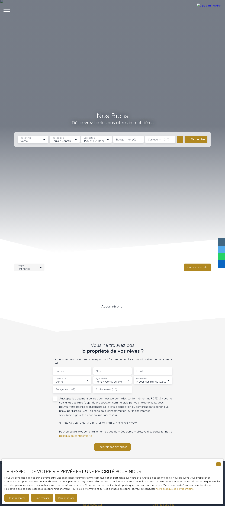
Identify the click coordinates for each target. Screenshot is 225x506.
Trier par (20, 266)
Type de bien (57, 138)
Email (139, 371)
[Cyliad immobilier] (209, 9)
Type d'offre (25, 138)
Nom (99, 371)
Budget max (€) (126, 139)
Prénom (61, 371)
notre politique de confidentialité (175, 488)
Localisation (89, 138)
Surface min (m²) (158, 139)
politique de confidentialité (75, 435)
